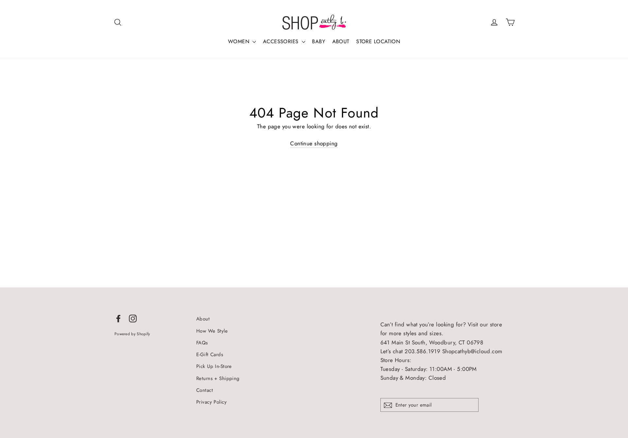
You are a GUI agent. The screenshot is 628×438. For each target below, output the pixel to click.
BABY (318, 41)
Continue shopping (314, 143)
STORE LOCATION (378, 41)
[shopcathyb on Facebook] (118, 318)
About (203, 318)
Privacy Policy (211, 402)
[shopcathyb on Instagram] (133, 318)
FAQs (202, 342)
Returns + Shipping (218, 378)
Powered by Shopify (132, 334)
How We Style (212, 331)
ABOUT (340, 41)
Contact (204, 390)
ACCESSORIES (281, 41)
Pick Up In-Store (214, 366)
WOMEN (239, 41)
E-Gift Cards (209, 354)
